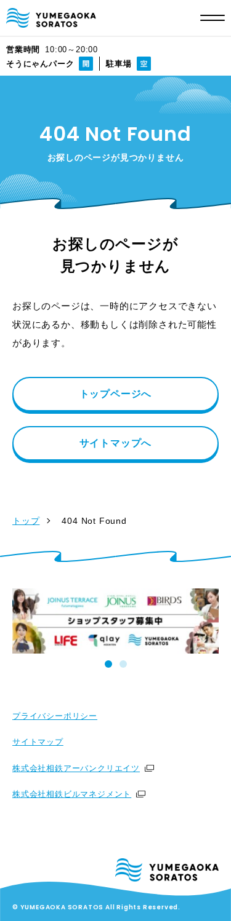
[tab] (108, 664)
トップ (25, 521)
